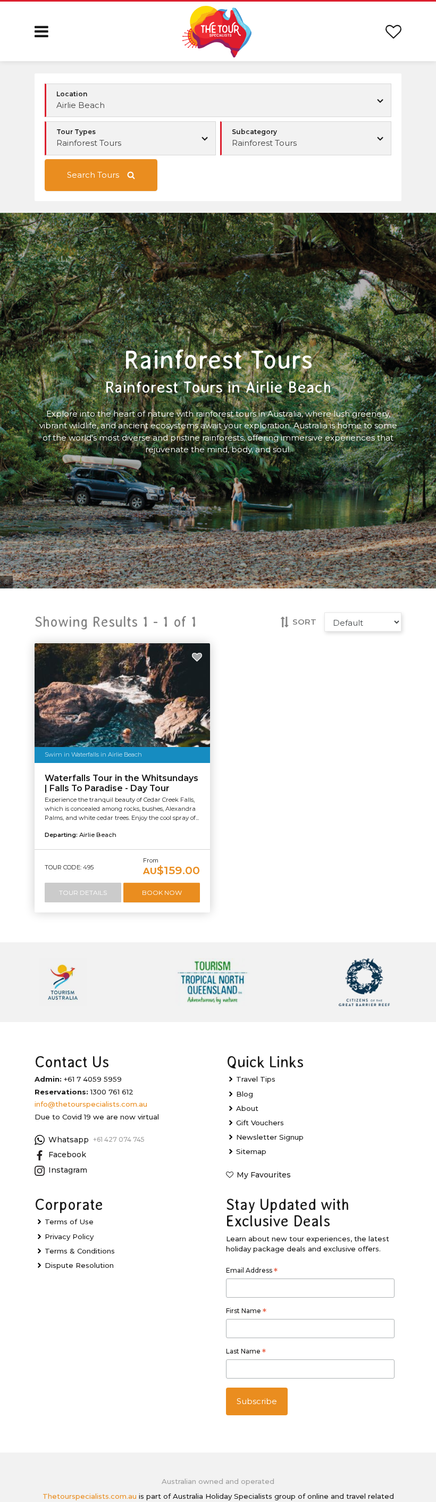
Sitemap (251, 1151)
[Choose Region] (218, 101)
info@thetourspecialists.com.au (91, 1104)
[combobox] (130, 138)
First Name (246, 1312)
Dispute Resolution (79, 1265)
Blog (244, 1094)
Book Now (162, 893)
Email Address (252, 1271)
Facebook (67, 1154)
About (247, 1108)
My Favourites (264, 1175)
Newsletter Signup (270, 1137)
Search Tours (93, 175)
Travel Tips (255, 1079)
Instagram (67, 1170)
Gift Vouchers (260, 1122)
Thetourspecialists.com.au (90, 1496)
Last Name (246, 1352)
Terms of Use (69, 1221)
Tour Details (83, 893)
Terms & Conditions (80, 1251)
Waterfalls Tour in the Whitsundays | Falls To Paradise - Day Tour (121, 783)
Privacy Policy (69, 1236)
